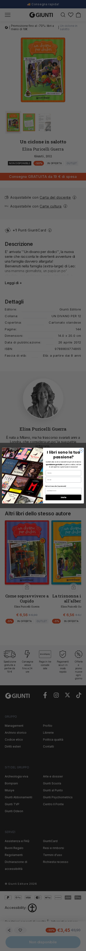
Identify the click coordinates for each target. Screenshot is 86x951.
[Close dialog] (81, 450)
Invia (63, 497)
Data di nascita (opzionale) (55, 486)
